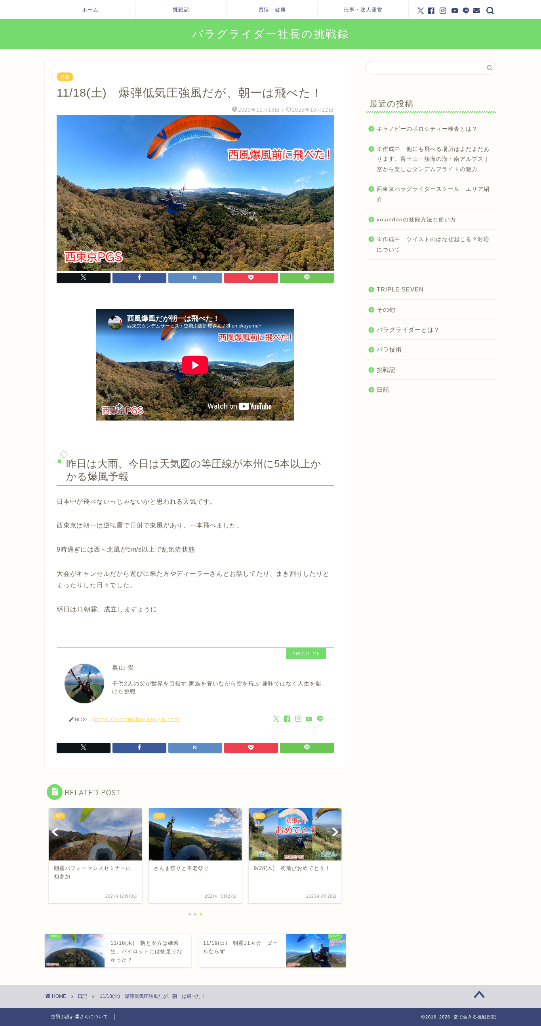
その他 (386, 309)
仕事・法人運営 (363, 9)
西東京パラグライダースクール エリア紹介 (433, 194)
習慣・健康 (272, 9)
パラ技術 (389, 349)
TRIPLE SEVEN (400, 289)
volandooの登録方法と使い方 (416, 220)
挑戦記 (181, 9)
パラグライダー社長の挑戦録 (270, 33)
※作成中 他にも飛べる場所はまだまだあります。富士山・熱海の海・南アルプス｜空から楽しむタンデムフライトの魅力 (433, 159)
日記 (65, 76)
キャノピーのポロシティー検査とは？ (427, 129)
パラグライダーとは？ (408, 329)
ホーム (90, 9)
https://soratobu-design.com (136, 719)
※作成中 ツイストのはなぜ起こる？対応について (433, 244)
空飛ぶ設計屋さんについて (79, 1016)
